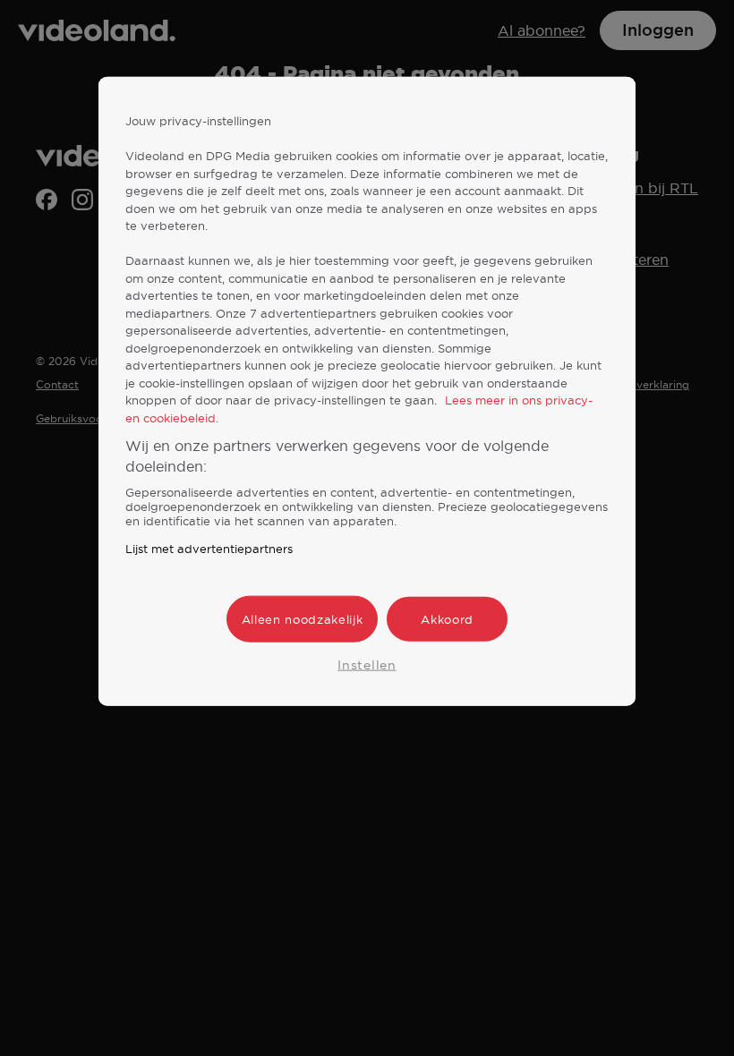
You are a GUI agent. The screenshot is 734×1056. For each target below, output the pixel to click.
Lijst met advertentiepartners (209, 548)
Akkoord (447, 619)
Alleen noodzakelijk (302, 619)
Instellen (366, 665)
